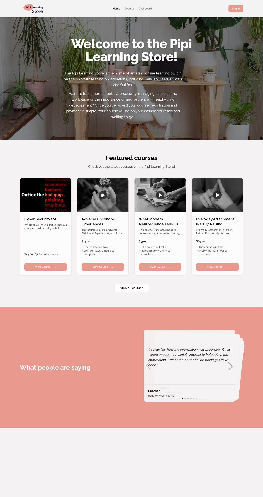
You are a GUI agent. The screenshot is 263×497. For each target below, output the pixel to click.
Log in (236, 8)
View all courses (131, 288)
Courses (129, 8)
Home (116, 8)
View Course (45, 267)
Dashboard (145, 8)
